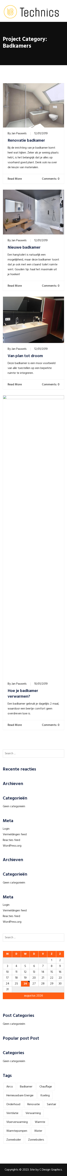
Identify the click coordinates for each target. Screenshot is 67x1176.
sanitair (51, 1104)
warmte (40, 1122)
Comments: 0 (50, 178)
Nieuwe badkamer (24, 247)
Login (6, 828)
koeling (45, 1095)
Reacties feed (11, 840)
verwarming (33, 1113)
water (38, 1131)
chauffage (45, 1086)
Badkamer (26, 1086)
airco (9, 1086)
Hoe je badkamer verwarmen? (23, 693)
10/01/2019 (41, 683)
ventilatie (12, 1113)
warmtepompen (16, 1131)
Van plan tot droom (25, 356)
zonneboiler (13, 1139)
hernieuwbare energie (20, 1095)
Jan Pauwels (19, 133)
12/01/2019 (41, 133)
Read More (15, 178)
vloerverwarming (17, 1122)
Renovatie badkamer (26, 141)
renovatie (33, 1104)
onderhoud (13, 1104)
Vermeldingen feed (15, 834)
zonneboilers (36, 1139)
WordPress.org (12, 845)
